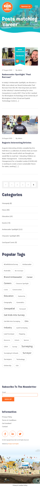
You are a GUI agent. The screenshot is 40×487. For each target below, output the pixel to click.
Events (4, 223)
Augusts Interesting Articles (16, 143)
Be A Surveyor (19, 271)
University (7, 365)
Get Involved (6, 423)
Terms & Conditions (9, 420)
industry (8, 327)
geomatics (20, 302)
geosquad (22, 309)
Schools (17, 340)
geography (8, 302)
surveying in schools (11, 353)
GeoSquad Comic (8, 242)
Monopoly (5, 203)
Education (5, 216)
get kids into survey (14, 315)
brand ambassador (13, 277)
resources (7, 340)
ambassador (26, 264)
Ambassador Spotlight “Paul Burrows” (16, 76)
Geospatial (9, 308)
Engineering (21, 296)
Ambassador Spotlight (10, 229)
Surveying (27, 346)
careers (7, 283)
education (9, 295)
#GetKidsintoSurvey (11, 264)
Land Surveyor (9, 334)
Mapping (22, 334)
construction (17, 289)
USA (17, 365)
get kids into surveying (12, 321)
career (30, 277)
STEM (6, 347)
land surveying (21, 328)
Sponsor (26, 340)
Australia (7, 270)
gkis (26, 321)
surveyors (8, 359)
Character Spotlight (9, 236)
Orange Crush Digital (13, 443)
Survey (14, 347)
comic (6, 289)
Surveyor (27, 352)
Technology (20, 359)
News (4, 210)
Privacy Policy (7, 417)
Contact (5, 426)
